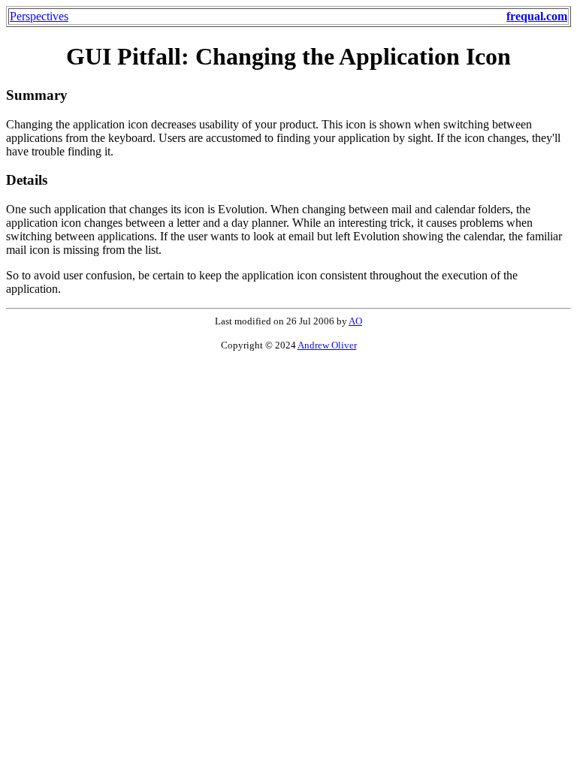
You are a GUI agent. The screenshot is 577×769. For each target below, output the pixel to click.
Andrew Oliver (327, 345)
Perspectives (39, 16)
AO (355, 321)
